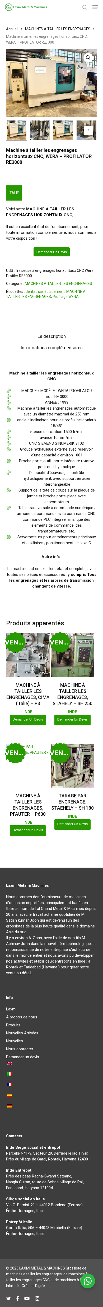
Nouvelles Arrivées (22, 1033)
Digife (40, 1286)
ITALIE (14, 193)
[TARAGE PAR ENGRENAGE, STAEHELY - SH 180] (73, 766)
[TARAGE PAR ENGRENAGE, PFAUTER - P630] (28, 766)
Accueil (12, 29)
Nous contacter (19, 1049)
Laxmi (11, 1009)
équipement (54, 291)
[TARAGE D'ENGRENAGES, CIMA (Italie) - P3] (28, 655)
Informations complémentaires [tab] (52, 347)
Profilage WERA (66, 296)
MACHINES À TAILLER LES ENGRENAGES (57, 29)
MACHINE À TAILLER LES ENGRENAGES (46, 294)
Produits (13, 1025)
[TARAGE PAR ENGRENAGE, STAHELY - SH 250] (73, 655)
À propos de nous (21, 1017)
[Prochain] (88, 130)
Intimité (12, 1286)
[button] (95, 7)
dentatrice (34, 291)
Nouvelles (14, 1041)
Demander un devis (51, 252)
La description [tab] (52, 336)
